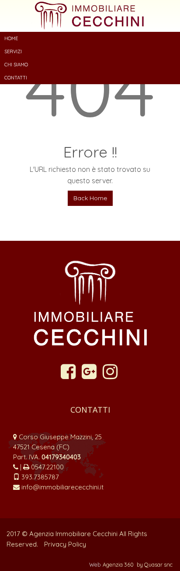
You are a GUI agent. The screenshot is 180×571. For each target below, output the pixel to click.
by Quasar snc (155, 564)
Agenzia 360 (119, 564)
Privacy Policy (65, 544)
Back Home (90, 198)
